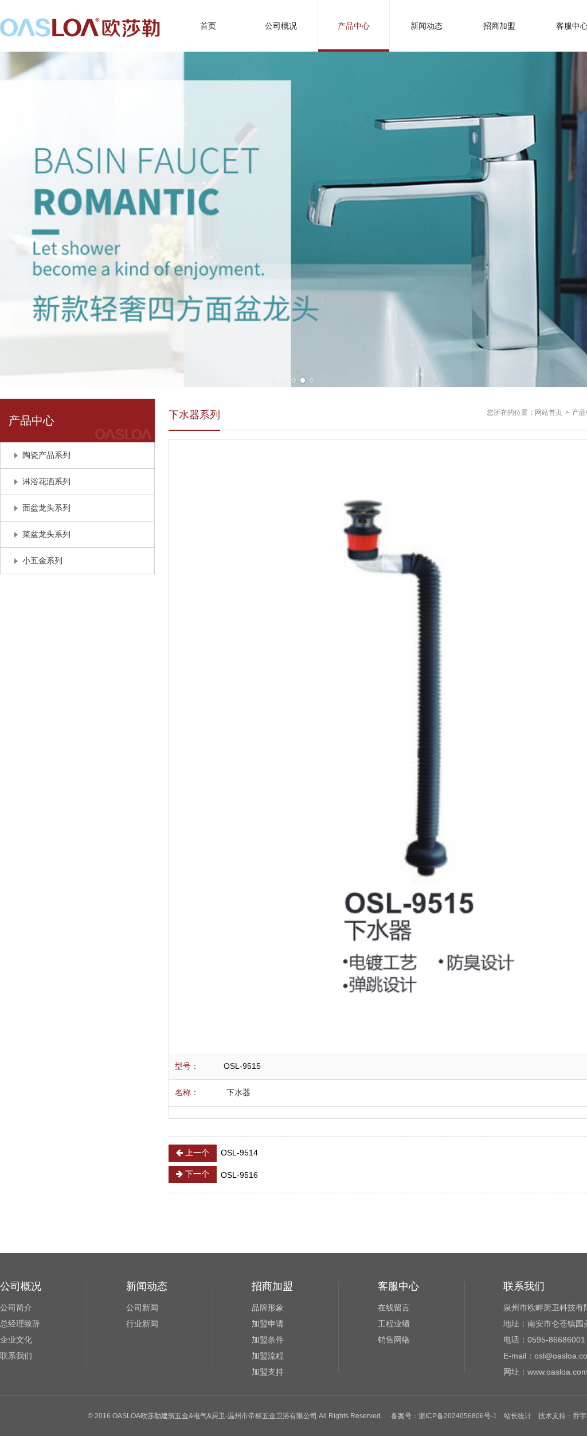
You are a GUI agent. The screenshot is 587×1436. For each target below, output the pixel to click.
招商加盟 (499, 25)
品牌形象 (268, 1307)
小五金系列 (42, 560)
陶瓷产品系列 (46, 455)
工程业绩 (394, 1323)
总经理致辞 (20, 1323)
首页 (208, 25)
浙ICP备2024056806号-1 (457, 1416)
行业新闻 (142, 1323)
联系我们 (16, 1355)
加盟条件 (268, 1339)
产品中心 (354, 25)
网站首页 (548, 412)
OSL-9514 (220, 1152)
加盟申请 (268, 1323)
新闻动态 (426, 25)
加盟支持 (268, 1371)
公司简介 (16, 1307)
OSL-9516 (220, 1174)
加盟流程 (268, 1355)
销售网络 (394, 1339)
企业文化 (16, 1339)
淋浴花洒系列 (46, 481)
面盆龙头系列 (46, 507)
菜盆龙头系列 (46, 534)
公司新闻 (142, 1307)
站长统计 (517, 1416)
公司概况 (281, 25)
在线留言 (394, 1307)
